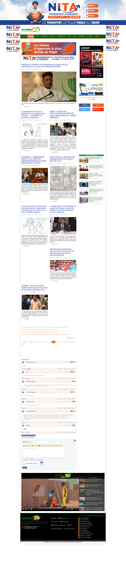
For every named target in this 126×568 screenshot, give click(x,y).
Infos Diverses (64, 521)
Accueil (24, 36)
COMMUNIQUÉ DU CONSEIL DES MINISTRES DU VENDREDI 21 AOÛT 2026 (96, 158)
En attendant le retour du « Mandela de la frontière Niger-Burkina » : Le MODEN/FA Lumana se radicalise (33, 114)
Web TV (71, 525)
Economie (52, 36)
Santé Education (83, 525)
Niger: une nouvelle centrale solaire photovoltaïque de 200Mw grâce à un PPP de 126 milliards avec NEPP (96, 166)
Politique (30, 36)
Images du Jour (64, 518)
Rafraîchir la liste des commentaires (29, 435)
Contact (97, 36)
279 (64, 341)
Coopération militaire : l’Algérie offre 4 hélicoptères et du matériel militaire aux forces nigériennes (96, 190)
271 (36, 341)
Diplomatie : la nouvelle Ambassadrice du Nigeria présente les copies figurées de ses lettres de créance (96, 175)
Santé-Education (61, 36)
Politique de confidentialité (58, 525)
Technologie (82, 36)
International (44, 36)
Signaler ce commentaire (69, 368)
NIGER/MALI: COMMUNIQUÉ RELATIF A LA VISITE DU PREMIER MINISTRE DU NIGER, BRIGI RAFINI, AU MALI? (33, 160)
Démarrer (24, 341)
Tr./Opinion (90, 36)
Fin (23, 344)
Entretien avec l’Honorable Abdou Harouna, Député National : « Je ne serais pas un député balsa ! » (45, 334)
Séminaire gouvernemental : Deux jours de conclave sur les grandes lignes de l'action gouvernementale (62, 252)
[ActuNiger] (31, 29)
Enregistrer (25, 467)
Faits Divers (82, 535)
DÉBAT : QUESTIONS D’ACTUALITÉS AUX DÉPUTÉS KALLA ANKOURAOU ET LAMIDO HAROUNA (63, 114)
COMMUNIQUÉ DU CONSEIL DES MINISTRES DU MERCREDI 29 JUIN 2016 (40, 329)
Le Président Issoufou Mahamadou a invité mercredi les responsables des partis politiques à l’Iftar (45, 327)
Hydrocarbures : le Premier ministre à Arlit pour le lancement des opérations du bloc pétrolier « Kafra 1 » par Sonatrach (96, 183)
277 (57, 341)
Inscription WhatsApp (57, 528)
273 (43, 341)
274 (46, 341)
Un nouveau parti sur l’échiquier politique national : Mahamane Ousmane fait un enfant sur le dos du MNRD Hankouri (34, 209)
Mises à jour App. (70, 528)
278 (60, 341)
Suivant (72, 341)
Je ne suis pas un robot (31, 463)
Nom (26, 442)
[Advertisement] (48, 357)
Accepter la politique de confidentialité (33, 459)
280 (67, 341)
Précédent (31, 341)
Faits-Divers (55, 521)
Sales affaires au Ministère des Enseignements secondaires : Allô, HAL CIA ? (62, 159)
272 (39, 341)
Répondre (60, 368)
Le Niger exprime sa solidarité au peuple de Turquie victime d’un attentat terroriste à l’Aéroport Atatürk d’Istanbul (63, 209)
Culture (74, 36)
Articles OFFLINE (83, 533)
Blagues (54, 518)
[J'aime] (71, 362)
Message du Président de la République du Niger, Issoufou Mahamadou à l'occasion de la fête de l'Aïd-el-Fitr (44, 65)
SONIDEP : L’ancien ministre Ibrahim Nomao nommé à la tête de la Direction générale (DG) (34, 287)
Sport (69, 36)
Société (37, 36)
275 (50, 341)
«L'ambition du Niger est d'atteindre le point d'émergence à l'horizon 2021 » (40, 332)
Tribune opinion (83, 523)
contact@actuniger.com (30, 528)
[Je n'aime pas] (72, 362)
